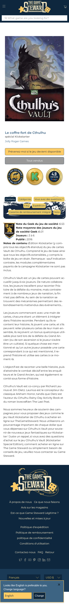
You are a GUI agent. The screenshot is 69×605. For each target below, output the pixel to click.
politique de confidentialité (34, 538)
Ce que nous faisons (47, 502)
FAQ (26, 205)
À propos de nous (20, 502)
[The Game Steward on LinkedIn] (43, 560)
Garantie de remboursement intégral (30, 212)
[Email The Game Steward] (48, 560)
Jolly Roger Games (17, 141)
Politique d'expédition (34, 527)
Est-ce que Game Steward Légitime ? (35, 512)
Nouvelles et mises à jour (35, 518)
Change (39, 595)
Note (57, 212)
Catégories (25, 199)
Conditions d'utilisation (34, 543)
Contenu (10, 199)
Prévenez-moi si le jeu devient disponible (34, 151)
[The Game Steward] (34, 7)
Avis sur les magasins (34, 507)
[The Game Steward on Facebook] (25, 560)
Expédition (39, 205)
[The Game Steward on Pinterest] (34, 560)
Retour (49, 552)
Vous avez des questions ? (49, 199)
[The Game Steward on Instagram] (39, 560)
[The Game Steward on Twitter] (20, 560)
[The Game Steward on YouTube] (29, 560)
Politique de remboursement (34, 532)
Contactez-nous (25, 552)
